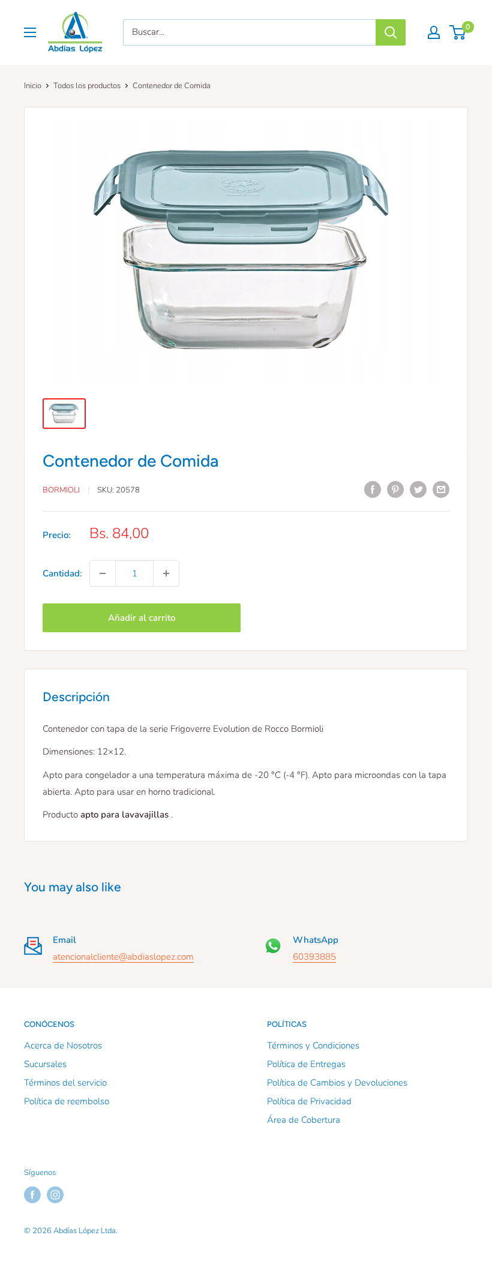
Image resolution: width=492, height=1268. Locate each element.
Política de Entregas (306, 1064)
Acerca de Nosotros (63, 1045)
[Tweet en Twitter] (418, 488)
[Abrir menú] (30, 32)
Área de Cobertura (303, 1120)
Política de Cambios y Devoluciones (337, 1083)
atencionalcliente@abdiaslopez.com (123, 957)
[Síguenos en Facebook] (32, 1194)
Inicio (32, 85)
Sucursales (45, 1064)
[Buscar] (391, 32)
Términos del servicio (65, 1083)
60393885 (314, 957)
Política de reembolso (66, 1101)
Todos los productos (87, 85)
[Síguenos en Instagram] (55, 1194)
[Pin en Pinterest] (395, 488)
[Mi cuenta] (434, 32)
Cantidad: (62, 573)
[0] (458, 32)
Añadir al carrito (141, 618)
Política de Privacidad (309, 1101)
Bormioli (61, 490)
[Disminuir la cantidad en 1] (102, 573)
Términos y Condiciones (313, 1045)
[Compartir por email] (441, 488)
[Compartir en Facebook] (372, 488)
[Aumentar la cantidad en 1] (166, 573)
